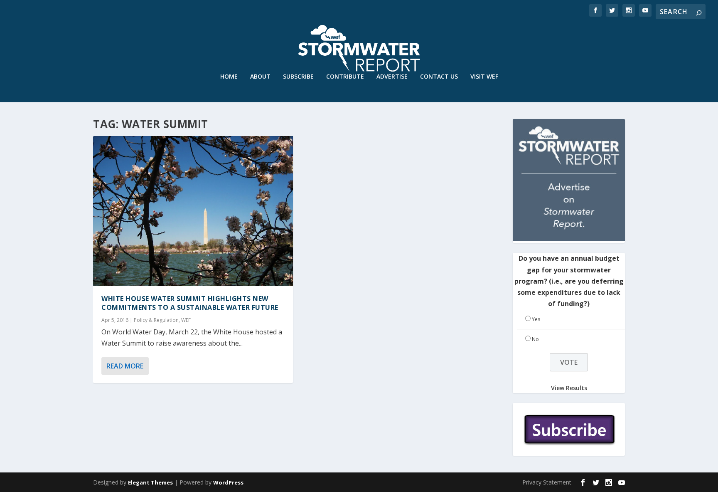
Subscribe (298, 76)
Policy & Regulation (156, 320)
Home (229, 76)
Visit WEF (484, 76)
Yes (536, 319)
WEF (186, 320)
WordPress (228, 482)
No (535, 339)
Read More (124, 366)
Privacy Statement (546, 482)
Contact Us (439, 76)
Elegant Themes (150, 482)
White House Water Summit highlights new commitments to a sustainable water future (189, 303)
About (260, 76)
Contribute (345, 76)
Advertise (392, 76)
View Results (569, 388)
